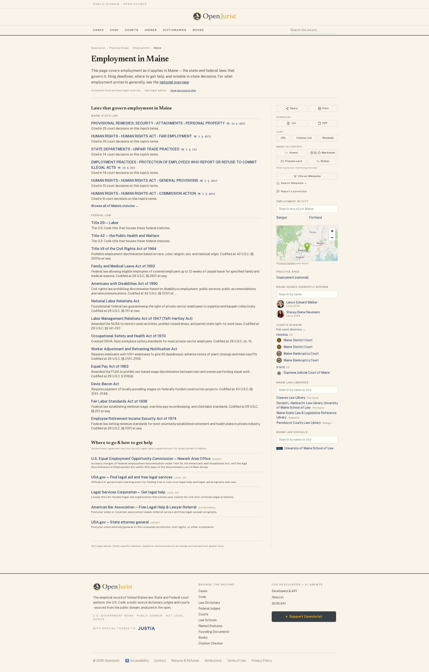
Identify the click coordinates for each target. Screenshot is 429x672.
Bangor (281, 217)
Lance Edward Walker (302, 302)
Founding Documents (213, 632)
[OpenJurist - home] (214, 16)
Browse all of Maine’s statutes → (115, 206)
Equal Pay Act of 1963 (109, 366)
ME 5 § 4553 (208, 180)
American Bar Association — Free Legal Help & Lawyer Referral (144, 507)
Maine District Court (298, 340)
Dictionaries (174, 30)
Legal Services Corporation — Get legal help (128, 492)
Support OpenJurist (304, 616)
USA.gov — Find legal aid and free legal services (131, 477)
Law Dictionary (209, 602)
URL (283, 138)
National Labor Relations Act (115, 301)
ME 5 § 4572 (202, 136)
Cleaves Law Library (290, 397)
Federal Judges (209, 608)
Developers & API (284, 591)
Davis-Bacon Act (105, 384)
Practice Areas (119, 47)
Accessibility (137, 660)
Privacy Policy (261, 660)
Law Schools (207, 620)
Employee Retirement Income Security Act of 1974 (134, 418)
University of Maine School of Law (309, 448)
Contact (160, 660)
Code (114, 30)
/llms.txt (278, 597)
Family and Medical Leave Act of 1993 (123, 266)
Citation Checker (210, 643)
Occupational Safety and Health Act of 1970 (128, 336)
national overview (174, 82)
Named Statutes (210, 626)
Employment (141, 47)
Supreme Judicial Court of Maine (307, 372)
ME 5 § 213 (189, 149)
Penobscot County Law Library (298, 423)
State (283, 367)
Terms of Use (236, 660)
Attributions (212, 660)
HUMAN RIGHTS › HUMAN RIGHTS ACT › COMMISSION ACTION (143, 193)
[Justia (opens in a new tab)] (146, 628)
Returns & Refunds (185, 660)
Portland (315, 217)
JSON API (279, 603)
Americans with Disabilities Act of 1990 (124, 284)
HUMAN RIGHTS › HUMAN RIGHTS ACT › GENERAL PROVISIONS (144, 180)
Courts (131, 30)
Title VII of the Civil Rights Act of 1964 (123, 249)
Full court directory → (290, 329)
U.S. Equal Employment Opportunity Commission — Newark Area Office (150, 459)
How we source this (183, 90)
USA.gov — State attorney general (120, 522)
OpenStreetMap (287, 263)
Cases (98, 30)
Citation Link (304, 138)
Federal (284, 334)
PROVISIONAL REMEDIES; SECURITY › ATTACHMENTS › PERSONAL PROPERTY (158, 123)
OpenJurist (98, 47)
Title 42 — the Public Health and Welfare (125, 236)
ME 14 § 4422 (236, 123)
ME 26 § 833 (126, 167)
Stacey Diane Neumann (303, 312)
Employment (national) (292, 277)
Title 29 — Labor (104, 223)
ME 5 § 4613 (206, 193)
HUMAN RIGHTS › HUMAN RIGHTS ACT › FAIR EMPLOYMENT (141, 136)
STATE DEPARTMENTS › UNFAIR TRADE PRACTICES (135, 149)
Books (198, 30)
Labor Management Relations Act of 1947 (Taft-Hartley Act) (142, 318)
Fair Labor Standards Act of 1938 (119, 401)
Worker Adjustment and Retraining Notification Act (134, 349)
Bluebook (327, 138)
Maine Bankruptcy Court (301, 353)
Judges (151, 30)
